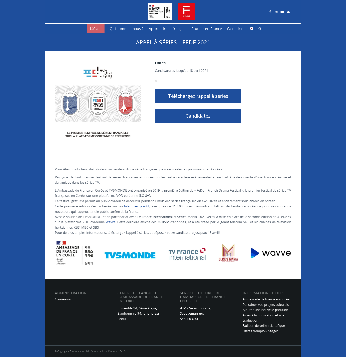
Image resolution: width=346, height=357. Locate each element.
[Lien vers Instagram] (276, 12)
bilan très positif (137, 206)
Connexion (63, 299)
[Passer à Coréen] (251, 29)
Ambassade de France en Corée (266, 299)
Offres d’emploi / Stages (261, 331)
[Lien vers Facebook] (270, 12)
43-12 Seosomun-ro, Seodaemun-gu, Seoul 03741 (195, 313)
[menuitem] (95, 29)
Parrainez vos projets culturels (266, 304)
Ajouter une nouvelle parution (265, 310)
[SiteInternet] (173, 11)
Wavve (111, 222)
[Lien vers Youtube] (282, 12)
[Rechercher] (258, 29)
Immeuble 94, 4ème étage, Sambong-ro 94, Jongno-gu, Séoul (139, 313)
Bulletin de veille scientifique (264, 325)
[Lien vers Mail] (288, 12)
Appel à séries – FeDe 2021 (173, 42)
